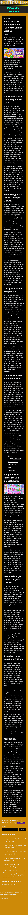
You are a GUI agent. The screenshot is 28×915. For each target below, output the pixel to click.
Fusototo (13, 871)
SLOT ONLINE (7, 18)
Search (4, 826)
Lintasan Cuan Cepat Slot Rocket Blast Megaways (14, 464)
